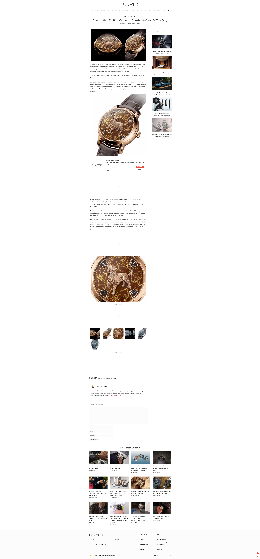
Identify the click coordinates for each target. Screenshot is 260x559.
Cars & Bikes (95, 10)
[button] (164, 10)
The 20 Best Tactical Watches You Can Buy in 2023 (160, 468)
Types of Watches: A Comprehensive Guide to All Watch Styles (98, 493)
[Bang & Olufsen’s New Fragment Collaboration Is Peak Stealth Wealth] (162, 104)
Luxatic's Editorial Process (115, 395)
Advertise (159, 537)
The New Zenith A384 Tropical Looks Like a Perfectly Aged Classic (138, 518)
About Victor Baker (101, 386)
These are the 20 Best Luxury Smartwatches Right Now (98, 518)
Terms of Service (161, 544)
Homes (132, 10)
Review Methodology (162, 542)
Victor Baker (123, 23)
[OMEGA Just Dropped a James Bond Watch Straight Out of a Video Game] (162, 42)
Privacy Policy (160, 547)
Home (124, 16)
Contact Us (159, 549)
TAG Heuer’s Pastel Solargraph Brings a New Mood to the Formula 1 (139, 468)
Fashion (139, 10)
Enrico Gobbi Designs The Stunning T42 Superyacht (101, 380)
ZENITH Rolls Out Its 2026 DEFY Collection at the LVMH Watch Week (118, 493)
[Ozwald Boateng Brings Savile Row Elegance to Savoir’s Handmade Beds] (162, 63)
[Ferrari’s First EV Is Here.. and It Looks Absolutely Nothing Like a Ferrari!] (162, 84)
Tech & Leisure (123, 10)
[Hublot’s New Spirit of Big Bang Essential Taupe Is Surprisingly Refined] (162, 125)
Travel (114, 10)
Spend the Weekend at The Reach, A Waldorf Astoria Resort (103, 378)
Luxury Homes (144, 544)
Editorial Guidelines (161, 539)
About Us (159, 534)
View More (156, 10)
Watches (147, 10)
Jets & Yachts (105, 10)
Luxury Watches (131, 16)
